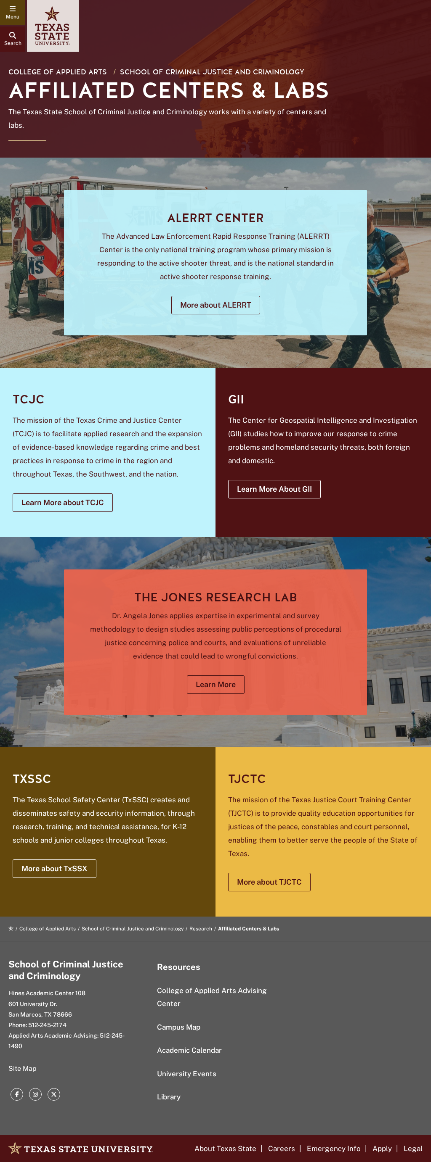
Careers (281, 1148)
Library (169, 1097)
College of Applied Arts (57, 72)
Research (200, 929)
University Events (186, 1074)
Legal (413, 1148)
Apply (382, 1148)
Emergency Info (334, 1148)
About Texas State (225, 1148)
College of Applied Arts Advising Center (212, 997)
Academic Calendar (189, 1050)
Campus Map (178, 1027)
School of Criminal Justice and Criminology (212, 72)
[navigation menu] (12, 12)
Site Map (22, 1068)
